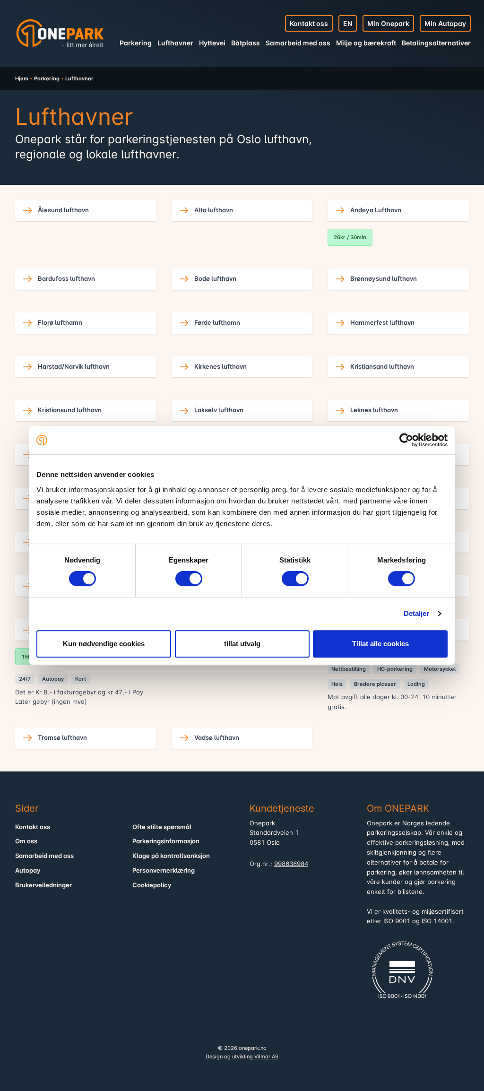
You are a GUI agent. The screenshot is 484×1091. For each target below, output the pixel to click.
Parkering (136, 43)
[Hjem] (60, 33)
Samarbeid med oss (298, 43)
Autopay (28, 870)
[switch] (188, 578)
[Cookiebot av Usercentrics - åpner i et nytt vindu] (406, 440)
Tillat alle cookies (380, 644)
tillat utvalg (242, 644)
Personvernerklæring (163, 870)
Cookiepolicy (152, 885)
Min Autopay (445, 23)
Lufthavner (175, 43)
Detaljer (417, 613)
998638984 (291, 863)
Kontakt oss (309, 23)
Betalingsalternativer (436, 43)
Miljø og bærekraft (366, 43)
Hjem (21, 78)
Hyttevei (212, 43)
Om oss (26, 841)
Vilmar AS (266, 1056)
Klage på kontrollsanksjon (171, 855)
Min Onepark (388, 23)
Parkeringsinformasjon (165, 841)
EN (347, 23)
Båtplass (245, 43)
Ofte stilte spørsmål (161, 827)
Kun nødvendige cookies (104, 644)
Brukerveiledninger (43, 885)
